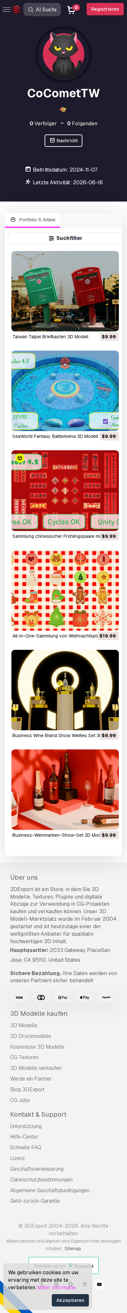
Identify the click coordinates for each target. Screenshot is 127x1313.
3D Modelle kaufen (38, 1013)
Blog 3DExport (27, 1089)
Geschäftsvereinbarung (37, 1169)
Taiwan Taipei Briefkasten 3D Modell (50, 337)
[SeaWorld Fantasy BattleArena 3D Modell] (65, 391)
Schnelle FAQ (25, 1147)
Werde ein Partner (31, 1078)
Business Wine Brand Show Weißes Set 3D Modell (65, 735)
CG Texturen (24, 1057)
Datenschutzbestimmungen (41, 1179)
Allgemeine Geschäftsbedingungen (50, 1190)
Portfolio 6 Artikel (36, 220)
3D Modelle (23, 1025)
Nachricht (67, 141)
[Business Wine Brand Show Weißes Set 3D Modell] (65, 690)
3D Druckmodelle (30, 1036)
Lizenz (17, 1158)
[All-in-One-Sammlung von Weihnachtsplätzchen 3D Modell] (65, 590)
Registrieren (105, 9)
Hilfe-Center (24, 1136)
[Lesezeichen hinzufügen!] (109, 322)
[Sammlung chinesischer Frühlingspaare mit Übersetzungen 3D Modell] (65, 490)
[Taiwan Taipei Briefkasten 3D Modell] (65, 291)
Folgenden (82, 123)
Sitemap (72, 1248)
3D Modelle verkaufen (36, 1068)
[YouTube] (99, 1285)
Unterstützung (26, 1126)
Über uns (24, 877)
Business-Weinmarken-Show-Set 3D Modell (59, 835)
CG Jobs (20, 1100)
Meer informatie (56, 1287)
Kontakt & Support (38, 1114)
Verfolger (43, 123)
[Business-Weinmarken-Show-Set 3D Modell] (65, 789)
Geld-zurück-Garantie (35, 1200)
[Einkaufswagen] (96, 322)
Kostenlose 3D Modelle (37, 1046)
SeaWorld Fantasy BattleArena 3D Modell (55, 436)
